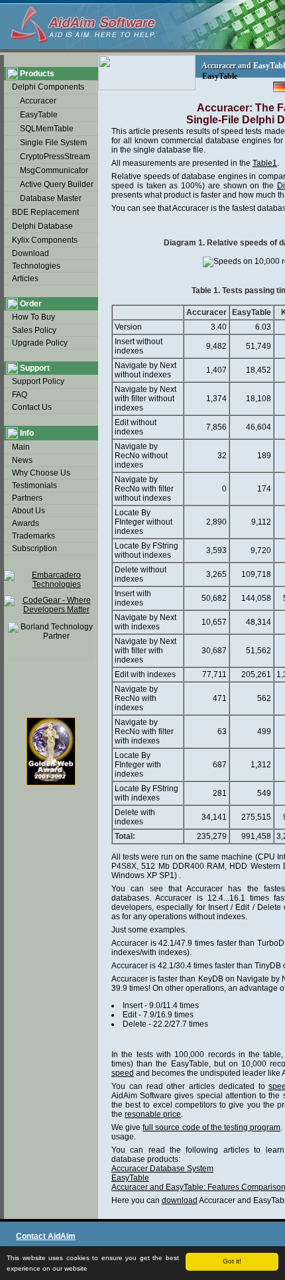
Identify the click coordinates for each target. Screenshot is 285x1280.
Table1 (265, 163)
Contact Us (32, 407)
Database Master (51, 198)
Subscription (34, 548)
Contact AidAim (46, 1236)
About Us (28, 510)
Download (30, 253)
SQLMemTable (47, 128)
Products (37, 73)
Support (35, 368)
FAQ (19, 394)
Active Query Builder (56, 184)
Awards (25, 523)
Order (31, 303)
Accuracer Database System (162, 1168)
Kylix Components (45, 240)
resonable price (153, 1114)
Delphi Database (42, 226)
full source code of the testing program (211, 1127)
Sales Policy (34, 330)
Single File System (53, 142)
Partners (27, 498)
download (180, 1200)
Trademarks (33, 536)
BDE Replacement (45, 212)
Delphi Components (48, 87)
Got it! (232, 1261)
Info (27, 433)
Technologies (36, 266)
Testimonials (34, 485)
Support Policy (38, 381)
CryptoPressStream (55, 156)
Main (21, 447)
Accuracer (38, 100)
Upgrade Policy (40, 343)
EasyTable (39, 114)
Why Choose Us (41, 473)
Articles (25, 278)
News (22, 460)
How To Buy (33, 317)
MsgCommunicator (54, 170)
